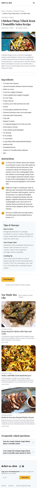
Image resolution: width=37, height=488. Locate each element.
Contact (11, 486)
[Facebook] (23, 466)
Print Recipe (8, 279)
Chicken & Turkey (19, 11)
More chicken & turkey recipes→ (25, 296)
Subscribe (25, 477)
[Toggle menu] (34, 3)
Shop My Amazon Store (23, 486)
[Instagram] (20, 466)
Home (3, 11)
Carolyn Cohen (22, 28)
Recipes (9, 11)
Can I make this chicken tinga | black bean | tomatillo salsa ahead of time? (17, 452)
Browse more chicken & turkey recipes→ (18, 285)
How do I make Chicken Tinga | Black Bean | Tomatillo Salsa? (16, 442)
